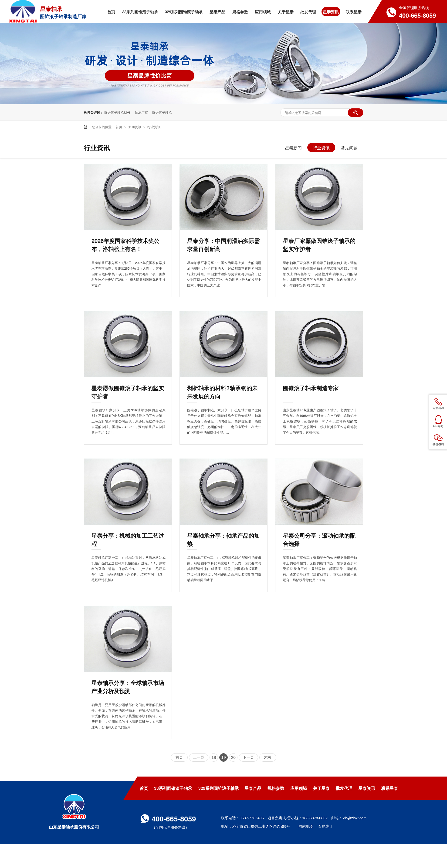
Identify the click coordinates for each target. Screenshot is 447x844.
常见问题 (349, 147)
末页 (267, 757)
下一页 (248, 757)
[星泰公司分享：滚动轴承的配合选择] (319, 492)
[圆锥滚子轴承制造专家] (319, 344)
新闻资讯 (135, 126)
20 (233, 757)
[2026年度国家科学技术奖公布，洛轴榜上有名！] (128, 197)
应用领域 (298, 788)
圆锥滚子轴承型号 (117, 112)
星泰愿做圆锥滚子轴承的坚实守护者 (127, 392)
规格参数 (276, 788)
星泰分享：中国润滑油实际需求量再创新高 (223, 245)
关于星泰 (321, 788)
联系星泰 (389, 788)
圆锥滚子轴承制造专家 (311, 388)
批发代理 (344, 788)
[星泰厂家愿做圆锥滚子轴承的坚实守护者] (319, 197)
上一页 (198, 757)
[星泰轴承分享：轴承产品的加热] (223, 492)
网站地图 (305, 826)
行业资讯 (153, 126)
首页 (119, 126)
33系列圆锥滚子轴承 (173, 788)
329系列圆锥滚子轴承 (218, 788)
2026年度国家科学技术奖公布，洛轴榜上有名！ (125, 245)
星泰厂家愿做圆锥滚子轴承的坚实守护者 (319, 245)
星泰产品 (253, 788)
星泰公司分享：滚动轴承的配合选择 (319, 539)
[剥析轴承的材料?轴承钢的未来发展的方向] (223, 344)
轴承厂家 (141, 112)
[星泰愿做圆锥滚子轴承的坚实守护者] (128, 344)
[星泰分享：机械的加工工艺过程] (128, 492)
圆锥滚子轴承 (162, 112)
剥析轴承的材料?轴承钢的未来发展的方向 (222, 392)
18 (213, 757)
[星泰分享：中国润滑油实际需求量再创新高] (223, 197)
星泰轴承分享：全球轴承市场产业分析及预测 (127, 687)
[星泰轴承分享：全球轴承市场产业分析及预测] (128, 639)
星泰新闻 (293, 147)
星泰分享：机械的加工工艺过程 (127, 539)
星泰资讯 (367, 788)
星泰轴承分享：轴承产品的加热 (223, 539)
